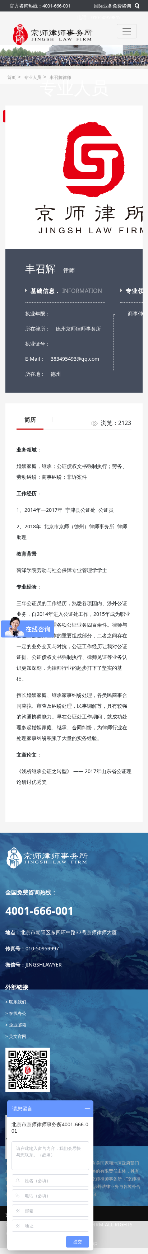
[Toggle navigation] (127, 31)
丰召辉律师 (60, 77)
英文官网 (17, 1036)
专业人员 (32, 77)
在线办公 (17, 1013)
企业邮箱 (17, 1025)
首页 (11, 77)
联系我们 (17, 1002)
